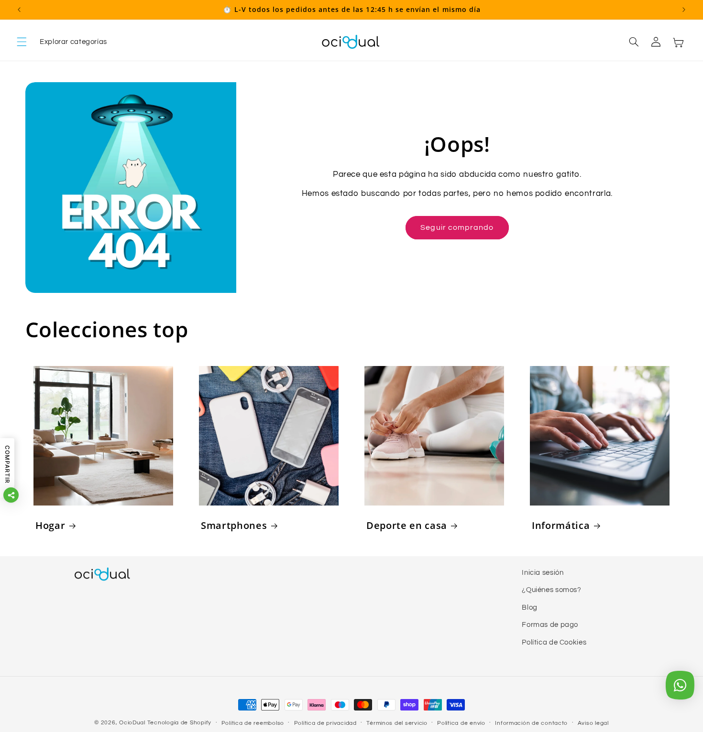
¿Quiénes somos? (551, 589)
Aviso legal (593, 723)
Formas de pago (550, 624)
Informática (561, 525)
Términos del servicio (396, 723)
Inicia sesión (542, 572)
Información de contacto (531, 723)
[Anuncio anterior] (19, 9)
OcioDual (132, 722)
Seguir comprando (457, 227)
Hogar (50, 525)
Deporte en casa (406, 525)
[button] (62, 42)
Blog (530, 607)
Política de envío (461, 723)
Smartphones (234, 525)
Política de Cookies (554, 642)
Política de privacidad (325, 723)
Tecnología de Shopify (179, 722)
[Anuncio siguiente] (683, 9)
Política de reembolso (252, 723)
